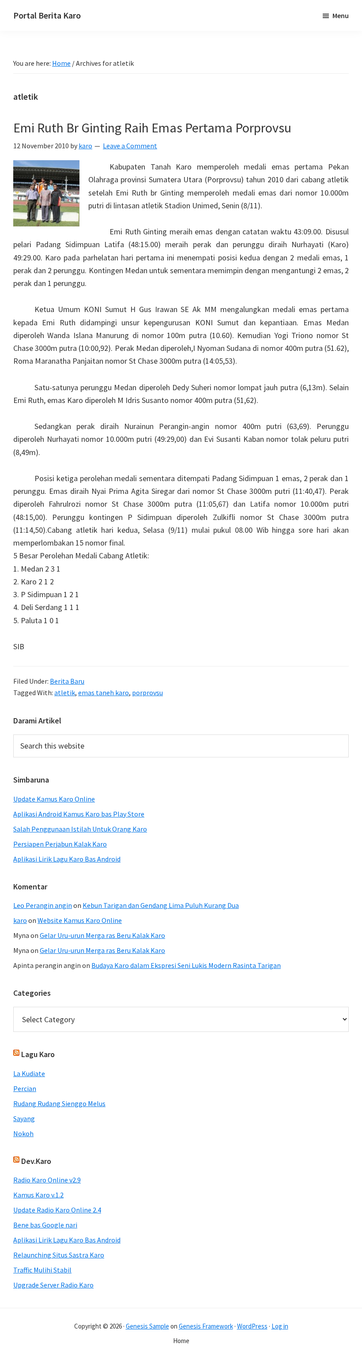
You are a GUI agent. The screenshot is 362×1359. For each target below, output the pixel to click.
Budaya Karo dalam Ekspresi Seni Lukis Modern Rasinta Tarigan (186, 965)
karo (20, 920)
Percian (24, 1088)
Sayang (24, 1118)
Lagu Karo (38, 1054)
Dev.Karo (36, 1161)
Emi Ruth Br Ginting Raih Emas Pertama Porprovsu (152, 127)
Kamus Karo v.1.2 (38, 1194)
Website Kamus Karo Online (80, 920)
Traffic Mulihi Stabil (42, 1269)
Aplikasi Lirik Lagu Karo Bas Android (67, 859)
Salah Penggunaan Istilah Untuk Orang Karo (80, 828)
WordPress (252, 1326)
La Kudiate (29, 1073)
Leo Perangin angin (42, 905)
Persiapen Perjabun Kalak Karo (60, 843)
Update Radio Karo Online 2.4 (57, 1209)
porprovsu (147, 692)
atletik (64, 692)
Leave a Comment (130, 145)
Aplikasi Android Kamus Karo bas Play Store (78, 813)
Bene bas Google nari (45, 1224)
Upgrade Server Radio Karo (53, 1284)
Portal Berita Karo (47, 15)
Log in (280, 1326)
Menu (340, 15)
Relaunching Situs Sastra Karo (58, 1254)
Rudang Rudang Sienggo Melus (59, 1103)
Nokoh (23, 1133)
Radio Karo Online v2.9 (47, 1179)
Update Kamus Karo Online (54, 798)
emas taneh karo (103, 692)
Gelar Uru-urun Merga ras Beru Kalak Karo (102, 935)
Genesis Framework (206, 1326)
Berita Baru (67, 681)
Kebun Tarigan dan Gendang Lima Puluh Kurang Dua (161, 905)
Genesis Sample (147, 1326)
